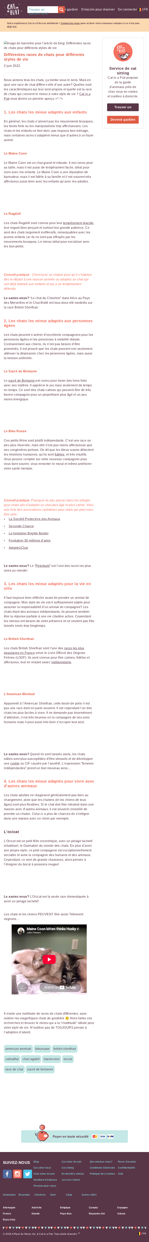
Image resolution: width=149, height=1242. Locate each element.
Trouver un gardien (122, 108)
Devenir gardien (66, 9)
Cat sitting (68, 1167)
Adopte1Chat (18, 547)
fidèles (59, 454)
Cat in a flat (13, 9)
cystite (15, 763)
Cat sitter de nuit (71, 1161)
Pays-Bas (66, 1213)
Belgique (65, 1207)
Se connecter (127, 9)
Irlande (36, 1213)
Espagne (122, 1207)
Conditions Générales (102, 1167)
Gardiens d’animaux (45, 1179)
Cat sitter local (42, 1167)
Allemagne (9, 1207)
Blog (36, 1161)
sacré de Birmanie (22, 380)
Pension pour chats (45, 1185)
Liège (69, 1194)
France (7, 1213)
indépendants (61, 662)
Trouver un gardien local (38, 10)
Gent (53, 1194)
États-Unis (9, 1219)
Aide (120, 1173)
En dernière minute (73, 1173)
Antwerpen (9, 1194)
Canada (93, 1207)
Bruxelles (24, 1194)
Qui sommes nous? (101, 1161)
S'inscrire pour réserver (98, 9)
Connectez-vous (70, 23)
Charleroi (39, 1194)
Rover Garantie (127, 1161)
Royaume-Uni (97, 1213)
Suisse (121, 1213)
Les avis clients (71, 1179)
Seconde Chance (21, 526)
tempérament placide (78, 223)
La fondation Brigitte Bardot (28, 533)
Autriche (37, 1207)
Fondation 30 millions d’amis (29, 540)
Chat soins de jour (44, 1173)
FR (144, 9)
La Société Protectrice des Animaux (34, 519)
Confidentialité (126, 1167)
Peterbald (43, 565)
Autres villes (89, 1194)
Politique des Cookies (102, 1173)
